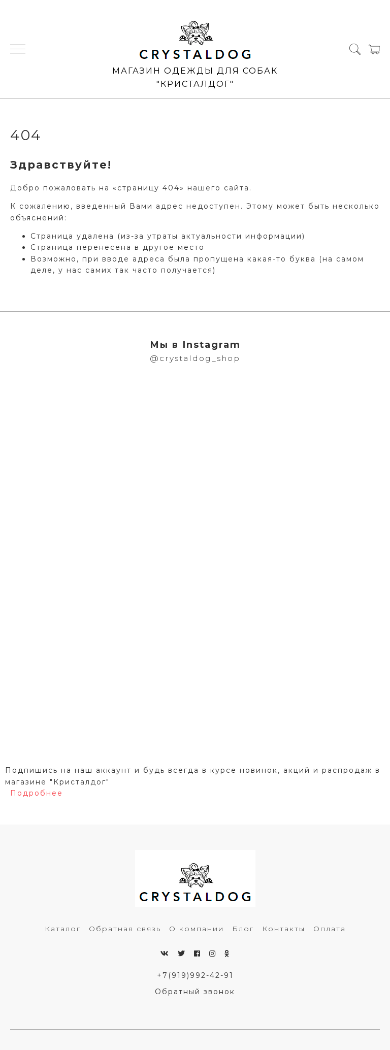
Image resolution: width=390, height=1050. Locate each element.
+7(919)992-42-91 (195, 975)
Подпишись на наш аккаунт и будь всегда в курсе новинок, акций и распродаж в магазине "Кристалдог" (192, 776)
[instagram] (212, 953)
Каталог (63, 928)
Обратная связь (125, 928)
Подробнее (36, 793)
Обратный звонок (195, 991)
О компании (196, 928)
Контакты (283, 928)
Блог (243, 928)
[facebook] (197, 953)
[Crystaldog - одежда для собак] (195, 36)
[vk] (165, 953)
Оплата (329, 928)
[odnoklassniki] (227, 953)
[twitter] (182, 953)
